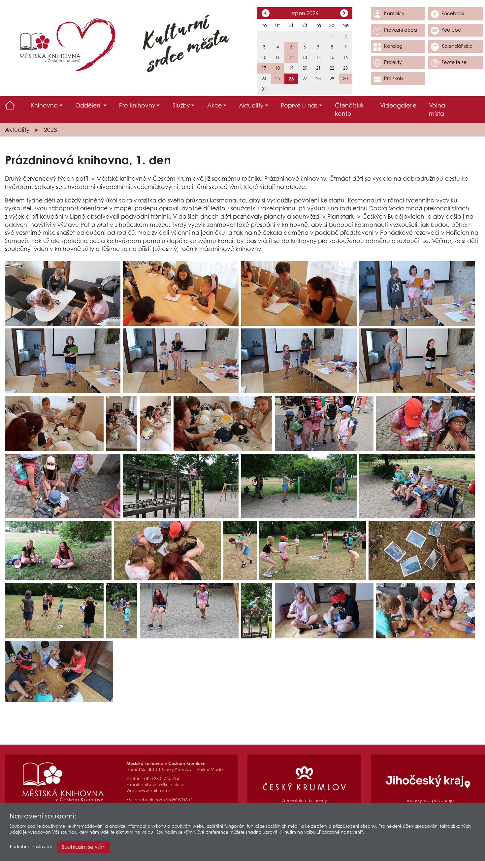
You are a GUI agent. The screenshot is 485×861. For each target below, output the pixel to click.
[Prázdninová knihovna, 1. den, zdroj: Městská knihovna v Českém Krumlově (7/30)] (299, 360)
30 (345, 78)
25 (277, 78)
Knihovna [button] (44, 105)
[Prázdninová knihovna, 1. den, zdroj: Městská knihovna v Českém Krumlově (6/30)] (181, 360)
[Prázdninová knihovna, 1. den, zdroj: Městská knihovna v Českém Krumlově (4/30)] (417, 293)
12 (291, 57)
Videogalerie (398, 105)
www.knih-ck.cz (154, 790)
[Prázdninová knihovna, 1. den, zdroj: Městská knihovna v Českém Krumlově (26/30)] (189, 611)
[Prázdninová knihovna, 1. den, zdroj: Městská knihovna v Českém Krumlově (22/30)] (312, 551)
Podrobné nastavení (31, 846)
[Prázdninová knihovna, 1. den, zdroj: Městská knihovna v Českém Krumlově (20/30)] (167, 551)
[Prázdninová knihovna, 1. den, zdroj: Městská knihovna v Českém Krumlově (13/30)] (324, 423)
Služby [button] (181, 105)
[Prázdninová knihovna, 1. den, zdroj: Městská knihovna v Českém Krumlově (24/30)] (54, 611)
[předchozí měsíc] (265, 13)
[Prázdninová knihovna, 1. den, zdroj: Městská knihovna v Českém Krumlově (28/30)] (324, 611)
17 (264, 68)
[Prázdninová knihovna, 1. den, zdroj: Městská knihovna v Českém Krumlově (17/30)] (299, 486)
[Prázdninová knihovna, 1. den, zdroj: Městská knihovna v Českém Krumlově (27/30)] (256, 611)
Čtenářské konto (349, 109)
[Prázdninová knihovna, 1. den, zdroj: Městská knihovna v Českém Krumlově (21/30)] (240, 551)
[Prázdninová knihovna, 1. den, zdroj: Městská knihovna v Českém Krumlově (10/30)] (121, 423)
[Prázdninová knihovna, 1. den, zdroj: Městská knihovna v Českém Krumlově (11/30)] (155, 423)
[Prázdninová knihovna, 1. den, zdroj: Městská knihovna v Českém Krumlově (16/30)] (181, 486)
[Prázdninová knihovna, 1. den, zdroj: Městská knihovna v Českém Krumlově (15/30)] (62, 486)
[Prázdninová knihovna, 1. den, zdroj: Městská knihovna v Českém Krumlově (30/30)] (59, 671)
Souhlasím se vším (84, 847)
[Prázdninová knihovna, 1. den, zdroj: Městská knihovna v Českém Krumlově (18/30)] (417, 486)
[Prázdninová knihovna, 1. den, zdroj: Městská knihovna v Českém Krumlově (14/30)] (425, 423)
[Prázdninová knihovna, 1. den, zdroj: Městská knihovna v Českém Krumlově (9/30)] (54, 423)
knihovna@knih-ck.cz (163, 784)
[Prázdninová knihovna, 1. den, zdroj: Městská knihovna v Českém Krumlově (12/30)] (223, 423)
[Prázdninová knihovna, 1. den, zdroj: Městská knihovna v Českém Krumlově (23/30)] (422, 551)
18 (277, 68)
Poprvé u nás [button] (299, 105)
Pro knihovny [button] (137, 105)
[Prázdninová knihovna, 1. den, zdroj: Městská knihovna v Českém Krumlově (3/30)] (299, 293)
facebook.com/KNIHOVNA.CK (164, 799)
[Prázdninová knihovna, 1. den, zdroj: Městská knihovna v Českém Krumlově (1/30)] (62, 293)
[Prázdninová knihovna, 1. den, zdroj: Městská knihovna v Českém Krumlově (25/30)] (121, 611)
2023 (50, 129)
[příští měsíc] (344, 13)
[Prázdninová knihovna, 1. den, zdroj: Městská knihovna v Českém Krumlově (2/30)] (181, 293)
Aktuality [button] (251, 105)
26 (291, 78)
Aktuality (17, 129)
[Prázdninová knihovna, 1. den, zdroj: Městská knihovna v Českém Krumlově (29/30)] (425, 611)
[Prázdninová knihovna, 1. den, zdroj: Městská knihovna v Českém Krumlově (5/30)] (62, 360)
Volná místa (437, 109)
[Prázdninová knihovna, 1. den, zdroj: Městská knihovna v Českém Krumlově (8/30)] (417, 360)
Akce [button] (214, 105)
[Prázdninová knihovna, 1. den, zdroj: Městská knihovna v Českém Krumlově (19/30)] (58, 551)
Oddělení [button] (88, 105)
